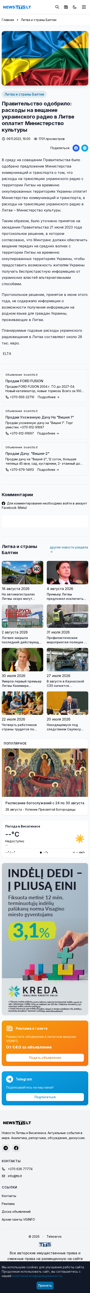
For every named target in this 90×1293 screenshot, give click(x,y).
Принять (45, 1285)
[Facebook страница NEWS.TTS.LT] (16, 1148)
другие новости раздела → (69, 549)
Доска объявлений (16, 1211)
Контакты (9, 1196)
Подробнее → (48, 397)
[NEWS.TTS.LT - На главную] (17, 7)
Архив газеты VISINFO (18, 1219)
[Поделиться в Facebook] (76, 148)
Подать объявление (45, 1057)
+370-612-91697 (22, 433)
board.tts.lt (31, 374)
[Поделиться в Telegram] (84, 148)
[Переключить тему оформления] (75, 7)
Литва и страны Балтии (38, 20)
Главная (8, 20)
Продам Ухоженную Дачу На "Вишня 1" (39, 417)
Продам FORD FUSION (24, 381)
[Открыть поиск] (57, 7)
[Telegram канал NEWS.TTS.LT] (6, 1148)
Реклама (8, 1204)
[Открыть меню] (84, 7)
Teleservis (54, 1236)
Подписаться (45, 1097)
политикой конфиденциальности (37, 1276)
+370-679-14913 (22, 469)
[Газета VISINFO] (66, 7)
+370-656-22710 (22, 397)
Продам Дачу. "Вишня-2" (27, 453)
